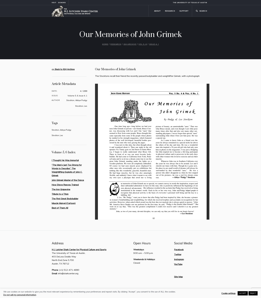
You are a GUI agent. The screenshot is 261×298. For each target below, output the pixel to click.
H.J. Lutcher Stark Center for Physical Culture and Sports (79, 249)
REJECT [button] (253, 293)
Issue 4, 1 (154, 44)
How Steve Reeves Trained (65, 184)
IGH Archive (129, 44)
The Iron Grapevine (61, 189)
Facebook (179, 249)
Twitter (177, 254)
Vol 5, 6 (143, 44)
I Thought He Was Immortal (65, 160)
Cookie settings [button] (228, 293)
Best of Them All (60, 207)
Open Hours (142, 243)
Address (58, 243)
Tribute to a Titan (60, 194)
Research (115, 44)
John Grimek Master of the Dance (68, 180)
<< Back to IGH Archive (63, 69)
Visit (54, 3)
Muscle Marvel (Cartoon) (64, 203)
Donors (62, 3)
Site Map (178, 276)
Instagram (179, 259)
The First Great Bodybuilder (65, 198)
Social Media (183, 243)
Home (105, 44)
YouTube (178, 264)
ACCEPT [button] (242, 293)
